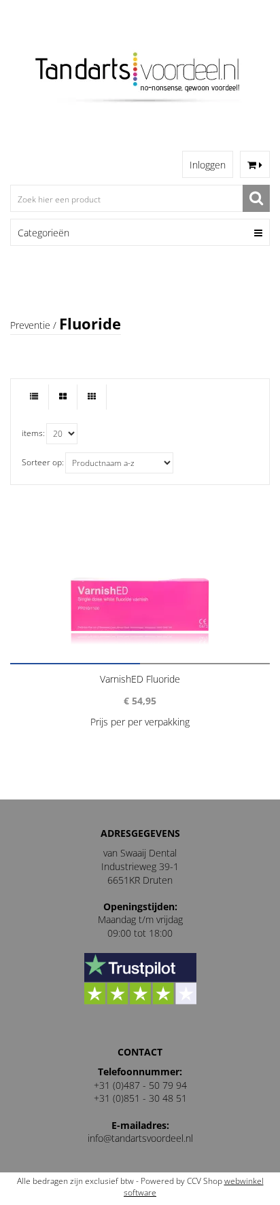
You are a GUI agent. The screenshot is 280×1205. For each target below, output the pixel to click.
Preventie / (33, 325)
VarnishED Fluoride (140, 678)
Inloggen (208, 164)
